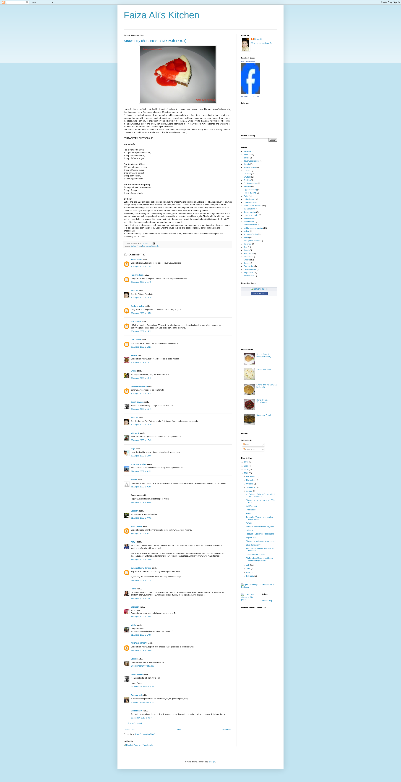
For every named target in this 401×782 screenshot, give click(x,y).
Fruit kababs (251, 510)
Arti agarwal (136, 695)
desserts (247, 186)
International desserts (150, 246)
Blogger (212, 762)
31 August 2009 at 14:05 (141, 617)
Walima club (249, 276)
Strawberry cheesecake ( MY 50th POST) (155, 41)
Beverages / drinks (251, 161)
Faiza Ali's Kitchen (161, 15)
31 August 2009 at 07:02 (141, 518)
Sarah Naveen (137, 402)
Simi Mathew (136, 711)
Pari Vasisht (136, 322)
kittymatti (135, 433)
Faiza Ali (134, 290)
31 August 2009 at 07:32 (141, 533)
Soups (246, 263)
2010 (246, 470)
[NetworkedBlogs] (259, 289)
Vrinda (133, 371)
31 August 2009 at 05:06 (141, 502)
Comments (250, 449)
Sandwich (248, 257)
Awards (247, 155)
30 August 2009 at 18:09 (141, 456)
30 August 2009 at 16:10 (141, 425)
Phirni (248, 513)
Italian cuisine (249, 209)
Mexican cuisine (250, 225)
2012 (246, 462)
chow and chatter (138, 464)
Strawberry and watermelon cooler (260, 541)
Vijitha (133, 625)
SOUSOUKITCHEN (139, 643)
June (248, 569)
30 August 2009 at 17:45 (141, 440)
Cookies (247, 180)
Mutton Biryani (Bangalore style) (263, 355)
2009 (246, 473)
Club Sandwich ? (253, 545)
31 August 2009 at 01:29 (141, 471)
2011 (246, 466)
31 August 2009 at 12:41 (141, 598)
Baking (247, 158)
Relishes (247, 244)
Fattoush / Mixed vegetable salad (260, 534)
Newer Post (129, 730)
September (251, 487)
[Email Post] (153, 243)
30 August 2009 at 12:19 (141, 298)
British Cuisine (250, 167)
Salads (247, 250)
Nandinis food (137, 275)
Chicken (247, 174)
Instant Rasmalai (263, 369)
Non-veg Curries (251, 234)
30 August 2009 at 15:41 (141, 409)
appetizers (248, 151)
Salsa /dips (248, 253)
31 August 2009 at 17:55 (141, 635)
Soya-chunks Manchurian (262, 401)
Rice (245, 247)
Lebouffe (135, 511)
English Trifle (251, 538)
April (248, 572)
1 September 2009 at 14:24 (142, 687)
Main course (249, 218)
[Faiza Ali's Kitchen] (250, 93)
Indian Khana (136, 259)
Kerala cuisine (250, 212)
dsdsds (134, 480)
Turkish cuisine (250, 269)
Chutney (247, 177)
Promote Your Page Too (250, 96)
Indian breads (249, 199)
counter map (267, 601)
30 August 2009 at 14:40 (141, 378)
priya (133, 449)
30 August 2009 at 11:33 (141, 266)
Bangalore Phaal (263, 415)
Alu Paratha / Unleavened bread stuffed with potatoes (259, 559)
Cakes (133, 246)
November (251, 480)
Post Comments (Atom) (145, 734)
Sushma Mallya (137, 306)
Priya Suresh (136, 526)
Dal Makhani (251, 506)
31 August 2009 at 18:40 (141, 650)
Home (178, 730)
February (250, 576)
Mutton (246, 231)
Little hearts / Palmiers (255, 554)
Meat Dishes (249, 222)
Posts (247, 445)
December (251, 476)
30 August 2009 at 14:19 (141, 331)
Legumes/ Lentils (251, 215)
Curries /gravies (250, 183)
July (248, 565)
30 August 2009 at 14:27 (141, 362)
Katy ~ (134, 542)
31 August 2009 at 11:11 (141, 580)
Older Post (226, 730)
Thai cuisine (249, 266)
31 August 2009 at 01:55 (141, 487)
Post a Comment (135, 723)
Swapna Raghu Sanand (141, 568)
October (249, 484)
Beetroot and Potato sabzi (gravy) (260, 527)
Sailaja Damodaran (139, 386)
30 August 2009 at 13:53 (141, 313)
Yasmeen (135, 607)
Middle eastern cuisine (253, 228)
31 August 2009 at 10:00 (141, 559)
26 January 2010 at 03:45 (142, 718)
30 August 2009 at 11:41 (141, 282)
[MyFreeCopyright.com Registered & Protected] (259, 587)
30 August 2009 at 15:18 (141, 393)
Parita (133, 589)
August (249, 491)
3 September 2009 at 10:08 (142, 702)
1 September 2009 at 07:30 (142, 666)
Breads (247, 164)
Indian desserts (250, 202)
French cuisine (250, 193)
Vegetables (248, 273)
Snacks (247, 260)
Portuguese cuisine (252, 241)
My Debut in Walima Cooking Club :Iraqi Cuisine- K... (260, 495)
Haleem (249, 530)
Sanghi (134, 659)
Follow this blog (259, 293)
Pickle (246, 238)
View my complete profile (262, 43)
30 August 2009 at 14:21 (141, 347)
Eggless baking (250, 190)
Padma (134, 355)
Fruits (139, 246)
